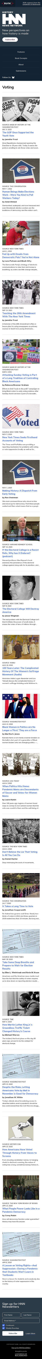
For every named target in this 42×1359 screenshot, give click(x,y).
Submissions (21, 71)
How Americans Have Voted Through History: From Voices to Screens (19, 1152)
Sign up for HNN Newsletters (21, 1348)
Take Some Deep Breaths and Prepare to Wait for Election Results (18, 965)
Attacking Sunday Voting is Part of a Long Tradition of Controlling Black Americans (20, 378)
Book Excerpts (21, 58)
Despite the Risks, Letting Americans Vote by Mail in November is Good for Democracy (20, 1090)
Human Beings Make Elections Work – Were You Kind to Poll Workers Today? (18, 194)
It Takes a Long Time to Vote (17, 906)
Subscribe (10, 39)
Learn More (30, 1333)
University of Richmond (31, 4)
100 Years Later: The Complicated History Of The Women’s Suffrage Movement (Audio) (20, 671)
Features (21, 52)
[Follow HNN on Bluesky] (13, 77)
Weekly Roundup (12, 1328)
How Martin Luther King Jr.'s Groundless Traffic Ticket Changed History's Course (17, 1027)
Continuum (10, 1325)
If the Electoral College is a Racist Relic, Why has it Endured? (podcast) (20, 553)
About (21, 64)
